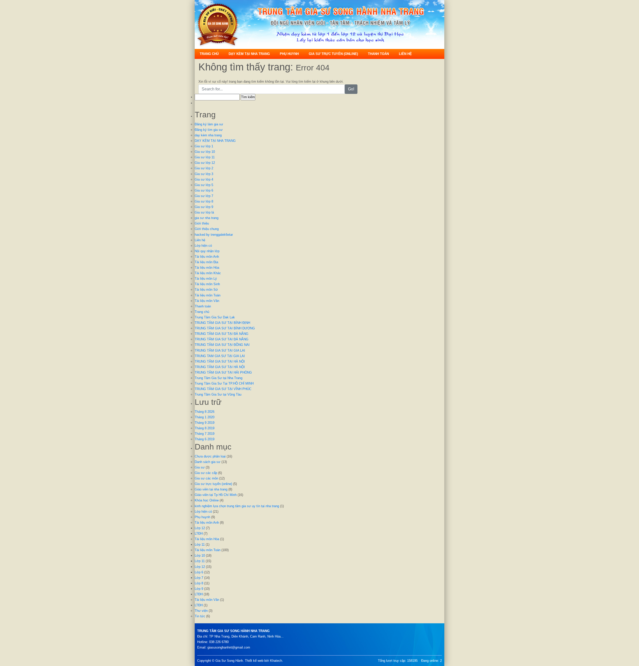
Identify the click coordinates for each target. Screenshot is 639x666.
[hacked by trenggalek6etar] (319, 24)
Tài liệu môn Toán (207, 295)
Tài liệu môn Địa (206, 262)
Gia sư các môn (206, 478)
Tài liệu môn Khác (208, 273)
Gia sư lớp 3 (204, 174)
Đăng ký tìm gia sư (209, 130)
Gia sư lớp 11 (205, 157)
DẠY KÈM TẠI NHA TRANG (249, 54)
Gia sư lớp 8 (204, 201)
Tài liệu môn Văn (207, 301)
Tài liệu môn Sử (206, 289)
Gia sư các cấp (206, 473)
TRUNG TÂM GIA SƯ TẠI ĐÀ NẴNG (221, 334)
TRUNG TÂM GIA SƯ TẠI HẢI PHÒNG (223, 372)
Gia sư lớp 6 (204, 190)
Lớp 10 (200, 555)
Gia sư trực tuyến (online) (333, 54)
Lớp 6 (199, 572)
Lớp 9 (199, 589)
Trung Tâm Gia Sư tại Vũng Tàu (218, 394)
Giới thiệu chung (207, 229)
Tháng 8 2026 (204, 412)
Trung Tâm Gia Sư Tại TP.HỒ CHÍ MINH (224, 383)
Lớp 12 (200, 528)
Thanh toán (378, 54)
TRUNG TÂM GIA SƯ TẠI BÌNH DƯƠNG (225, 328)
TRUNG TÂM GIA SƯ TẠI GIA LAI (220, 350)
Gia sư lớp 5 (204, 185)
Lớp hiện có (203, 245)
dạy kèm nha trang (208, 135)
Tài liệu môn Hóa (207, 267)
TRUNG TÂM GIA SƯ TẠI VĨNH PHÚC (223, 389)
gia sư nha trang (206, 218)
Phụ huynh (289, 54)
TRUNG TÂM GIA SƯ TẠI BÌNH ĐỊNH (222, 323)
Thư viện (201, 611)
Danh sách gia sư (207, 462)
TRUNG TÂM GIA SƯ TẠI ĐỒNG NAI (222, 345)
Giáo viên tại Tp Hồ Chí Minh (216, 495)
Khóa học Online (207, 500)
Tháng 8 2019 (204, 428)
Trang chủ (209, 54)
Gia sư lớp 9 (204, 207)
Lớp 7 (199, 578)
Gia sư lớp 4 (204, 179)
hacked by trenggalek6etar (214, 234)
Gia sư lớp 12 (205, 163)
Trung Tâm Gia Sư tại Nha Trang (218, 378)
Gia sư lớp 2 (204, 168)
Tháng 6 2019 (204, 439)
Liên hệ (405, 54)
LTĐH (199, 533)
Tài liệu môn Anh (207, 256)
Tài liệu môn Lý (206, 278)
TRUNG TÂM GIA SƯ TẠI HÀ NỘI (220, 361)
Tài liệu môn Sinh (207, 284)
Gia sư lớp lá (204, 212)
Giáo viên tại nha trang (211, 489)
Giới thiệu (202, 223)
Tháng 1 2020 (204, 417)
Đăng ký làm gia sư (209, 124)
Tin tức (200, 616)
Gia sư (200, 467)
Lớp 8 (199, 583)
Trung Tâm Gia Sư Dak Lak (215, 317)
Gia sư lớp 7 (204, 196)
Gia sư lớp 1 (204, 146)
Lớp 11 (200, 544)
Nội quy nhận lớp (207, 251)
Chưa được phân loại (210, 456)
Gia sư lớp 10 (205, 152)
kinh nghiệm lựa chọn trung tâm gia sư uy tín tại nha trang (237, 506)
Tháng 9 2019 (204, 423)
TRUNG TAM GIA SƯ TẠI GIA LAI (220, 356)
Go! (351, 89)
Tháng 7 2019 (204, 434)
